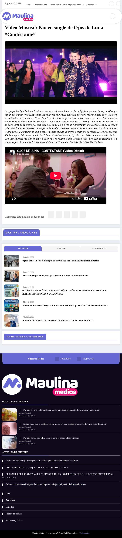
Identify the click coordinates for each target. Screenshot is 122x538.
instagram (88, 359)
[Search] (112, 16)
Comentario (99, 248)
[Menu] (104, 16)
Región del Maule (14, 514)
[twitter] (59, 214)
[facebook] (51, 214)
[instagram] (118, 3)
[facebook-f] (111, 3)
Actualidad (10, 500)
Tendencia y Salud (14, 520)
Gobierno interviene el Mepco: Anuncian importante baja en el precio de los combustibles (65, 305)
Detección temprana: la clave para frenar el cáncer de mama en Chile (55, 275)
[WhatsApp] (75, 214)
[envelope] (67, 214)
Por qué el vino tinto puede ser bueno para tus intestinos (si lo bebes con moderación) (61, 410)
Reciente (23, 248)
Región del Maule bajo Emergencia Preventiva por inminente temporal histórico (60, 261)
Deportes (10, 507)
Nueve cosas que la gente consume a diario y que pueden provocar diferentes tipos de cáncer (64, 424)
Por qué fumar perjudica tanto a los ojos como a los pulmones (51, 438)
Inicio (8, 493)
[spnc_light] (119, 16)
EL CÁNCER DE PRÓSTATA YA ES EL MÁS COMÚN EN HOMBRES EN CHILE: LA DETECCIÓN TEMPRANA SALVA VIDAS (64, 292)
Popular (61, 248)
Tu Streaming (85, 533)
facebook (66, 359)
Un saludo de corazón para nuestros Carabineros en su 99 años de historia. (57, 320)
